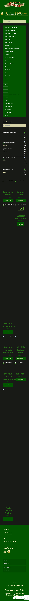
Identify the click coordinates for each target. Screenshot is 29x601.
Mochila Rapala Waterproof (8, 350)
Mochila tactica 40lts (21, 350)
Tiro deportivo (8, 112)
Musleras (21, 373)
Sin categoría (8, 109)
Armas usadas (8, 42)
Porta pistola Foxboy (8, 510)
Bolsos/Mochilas (9, 51)
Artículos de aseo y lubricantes (12, 48)
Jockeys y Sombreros (10, 79)
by (13, 595)
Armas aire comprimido (10, 33)
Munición (7, 82)
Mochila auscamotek (9, 324)
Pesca (6, 88)
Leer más (21, 224)
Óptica (6, 85)
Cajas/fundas (8, 60)
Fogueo (7, 72)
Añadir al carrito (8, 200)
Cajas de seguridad (9, 57)
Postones (7, 91)
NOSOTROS (7, 563)
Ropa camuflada (9, 103)
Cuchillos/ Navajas (9, 69)
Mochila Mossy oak (20, 217)
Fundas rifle (21, 193)
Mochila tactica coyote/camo (9, 376)
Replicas (7, 97)
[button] (20, 597)
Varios (6, 115)
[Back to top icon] (14, 579)
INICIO (5, 560)
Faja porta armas (8, 193)
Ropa (6, 100)
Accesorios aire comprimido (11, 27)
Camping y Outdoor (9, 63)
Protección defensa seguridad (12, 94)
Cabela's (7, 54)
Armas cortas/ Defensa (10, 36)
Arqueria (7, 45)
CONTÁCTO (6, 570)
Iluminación (7, 75)
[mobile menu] (27, 3)
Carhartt (7, 66)
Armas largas (8, 39)
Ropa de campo (8, 106)
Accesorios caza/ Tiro (10, 30)
